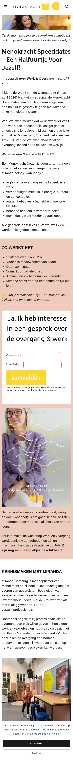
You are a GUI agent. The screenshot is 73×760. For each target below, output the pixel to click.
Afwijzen (36, 753)
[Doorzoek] (67, 6)
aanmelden (26, 377)
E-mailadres (13, 364)
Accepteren (36, 743)
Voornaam (12, 355)
